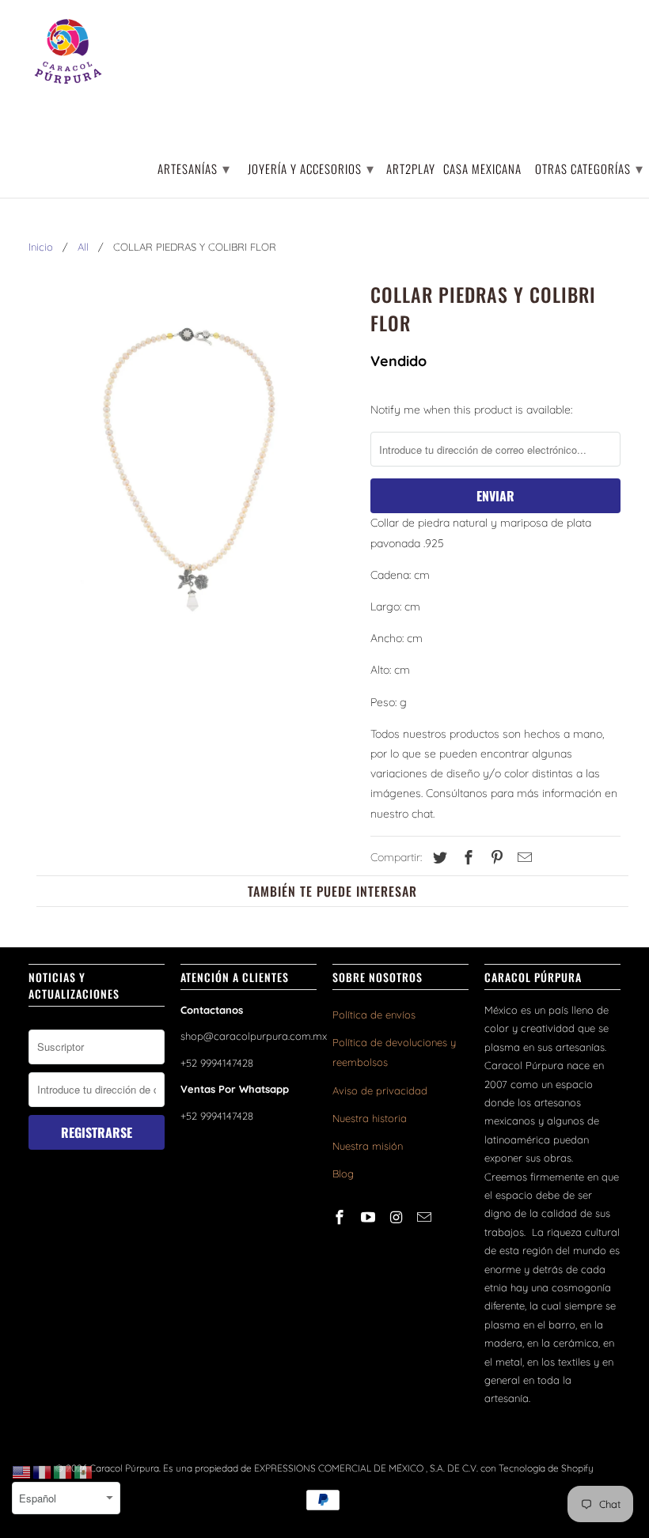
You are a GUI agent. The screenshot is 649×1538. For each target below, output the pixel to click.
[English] (22, 1471)
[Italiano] (63, 1471)
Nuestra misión (367, 1145)
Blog (343, 1173)
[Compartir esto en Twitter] (437, 857)
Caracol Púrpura (124, 1468)
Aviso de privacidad (379, 1090)
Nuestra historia (369, 1118)
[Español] (84, 1471)
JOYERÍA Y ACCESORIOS (311, 167)
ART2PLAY (410, 169)
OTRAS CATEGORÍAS (589, 167)
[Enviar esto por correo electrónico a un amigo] (522, 857)
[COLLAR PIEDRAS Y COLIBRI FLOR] (191, 480)
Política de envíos (374, 1014)
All (83, 246)
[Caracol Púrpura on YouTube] (369, 1217)
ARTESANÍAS (194, 167)
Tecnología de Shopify (546, 1468)
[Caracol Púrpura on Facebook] (341, 1217)
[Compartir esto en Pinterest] (494, 857)
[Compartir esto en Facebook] (466, 857)
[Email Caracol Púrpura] (426, 1217)
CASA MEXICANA (482, 169)
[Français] (42, 1471)
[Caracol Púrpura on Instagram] (398, 1217)
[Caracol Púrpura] (68, 51)
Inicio (40, 246)
